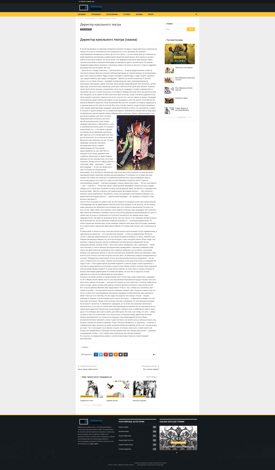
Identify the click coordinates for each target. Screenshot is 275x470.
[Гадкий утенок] (118, 389)
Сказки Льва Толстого (126, 440)
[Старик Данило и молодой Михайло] (169, 110)
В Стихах (127, 14)
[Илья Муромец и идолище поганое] (169, 80)
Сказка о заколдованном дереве (178, 447)
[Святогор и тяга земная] (169, 70)
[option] (178, 439)
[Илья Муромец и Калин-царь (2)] (169, 90)
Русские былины (180, 57)
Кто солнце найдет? (151, 369)
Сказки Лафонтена (125, 436)
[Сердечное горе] (92, 389)
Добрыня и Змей (181, 98)
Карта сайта (94, 444)
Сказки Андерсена (86, 29)
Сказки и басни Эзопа (126, 444)
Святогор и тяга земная (183, 67)
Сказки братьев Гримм (178, 442)
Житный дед (180, 61)
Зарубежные (96, 14)
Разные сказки (123, 427)
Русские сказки (124, 431)
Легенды (139, 14)
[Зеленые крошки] (145, 389)
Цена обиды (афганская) (88, 369)
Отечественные (112, 14)
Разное (150, 14)
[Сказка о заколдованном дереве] (178, 438)
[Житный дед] (179, 54)
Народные (82, 14)
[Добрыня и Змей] (169, 100)
